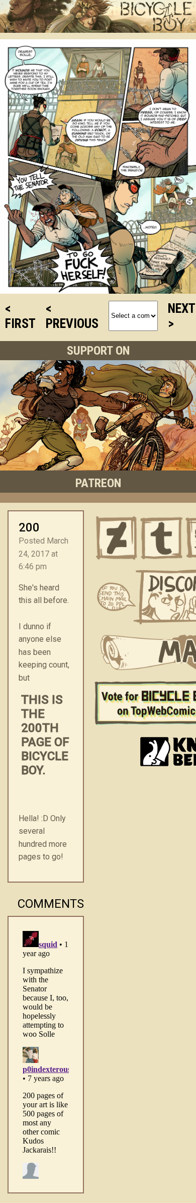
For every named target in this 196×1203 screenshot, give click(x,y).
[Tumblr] (161, 538)
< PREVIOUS (72, 316)
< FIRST (20, 316)
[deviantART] (116, 538)
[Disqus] (46, 1053)
